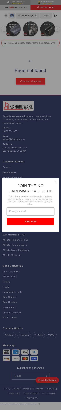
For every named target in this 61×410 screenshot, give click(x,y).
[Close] (55, 182)
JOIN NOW (30, 221)
